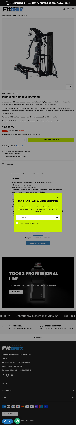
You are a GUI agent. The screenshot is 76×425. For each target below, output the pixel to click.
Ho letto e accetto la (29, 223)
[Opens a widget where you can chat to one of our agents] (7, 421)
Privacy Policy (35, 223)
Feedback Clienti (63, 3)
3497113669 (51, 3)
